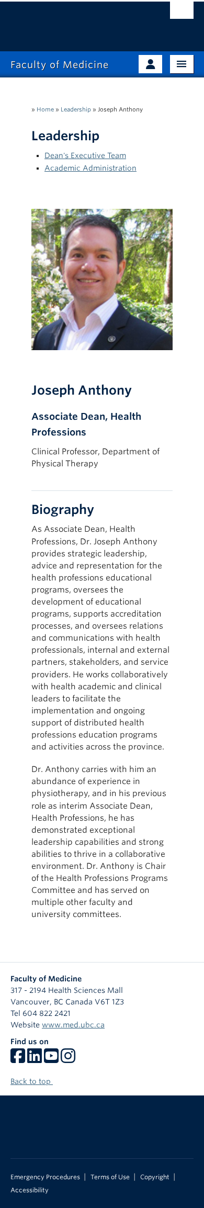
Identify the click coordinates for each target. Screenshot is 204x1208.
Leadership (76, 109)
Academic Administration (90, 168)
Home (45, 109)
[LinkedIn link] (34, 1059)
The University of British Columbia (74, 21)
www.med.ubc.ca (73, 1025)
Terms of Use (110, 1177)
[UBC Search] (182, 13)
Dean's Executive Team (85, 155)
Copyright (154, 1177)
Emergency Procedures (45, 1177)
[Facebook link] (17, 1059)
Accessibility (29, 1190)
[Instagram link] (68, 1059)
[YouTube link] (51, 1059)
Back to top (31, 1081)
